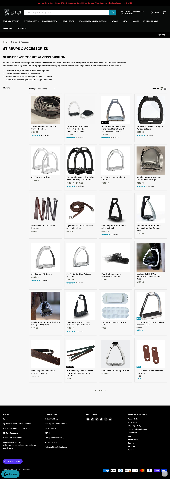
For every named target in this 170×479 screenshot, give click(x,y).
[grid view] (162, 88)
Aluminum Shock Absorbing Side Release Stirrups (149, 178)
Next (101, 390)
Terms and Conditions (137, 429)
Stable (115, 21)
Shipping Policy (134, 426)
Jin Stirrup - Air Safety (41, 274)
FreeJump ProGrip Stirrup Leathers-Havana (43, 372)
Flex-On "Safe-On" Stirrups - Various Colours (150, 127)
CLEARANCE (8, 28)
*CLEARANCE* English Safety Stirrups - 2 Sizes (150, 323)
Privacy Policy (133, 422)
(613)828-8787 (127, 13)
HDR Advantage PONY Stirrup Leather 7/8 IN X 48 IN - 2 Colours (79, 373)
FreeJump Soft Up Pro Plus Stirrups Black (113, 226)
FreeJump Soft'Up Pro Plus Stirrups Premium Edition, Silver (149, 228)
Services (131, 446)
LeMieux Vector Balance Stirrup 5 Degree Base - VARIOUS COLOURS (77, 128)
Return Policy (133, 419)
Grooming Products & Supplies (93, 21)
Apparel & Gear (31, 21)
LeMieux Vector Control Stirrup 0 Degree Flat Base (45, 323)
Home (5, 42)
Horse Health (68, 21)
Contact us (132, 433)
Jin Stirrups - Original (41, 177)
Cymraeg (161, 35)
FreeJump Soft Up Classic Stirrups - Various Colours (78, 323)
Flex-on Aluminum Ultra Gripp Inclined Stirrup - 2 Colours (80, 178)
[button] (155, 12)
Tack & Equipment (11, 21)
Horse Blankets (49, 21)
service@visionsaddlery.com (132, 11)
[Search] (112, 12)
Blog (129, 436)
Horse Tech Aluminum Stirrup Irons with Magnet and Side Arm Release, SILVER (114, 128)
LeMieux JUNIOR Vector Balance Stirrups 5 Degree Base (149, 276)
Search (131, 443)
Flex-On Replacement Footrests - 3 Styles (111, 275)
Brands (136, 21)
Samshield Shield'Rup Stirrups (115, 371)
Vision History (133, 439)
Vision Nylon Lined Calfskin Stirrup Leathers (43, 127)
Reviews (131, 450)
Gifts (125, 21)
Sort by (32, 89)
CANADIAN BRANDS (150, 21)
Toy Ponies (21, 28)
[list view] (165, 88)
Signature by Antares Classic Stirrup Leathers (79, 226)
